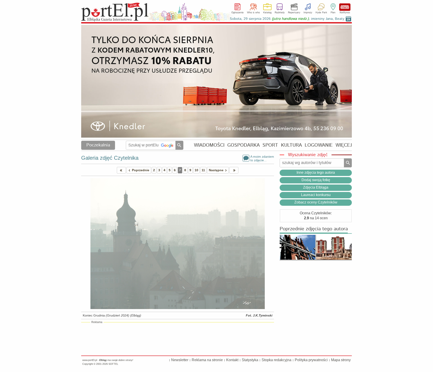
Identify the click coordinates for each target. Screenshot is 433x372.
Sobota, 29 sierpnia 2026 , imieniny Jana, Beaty (287, 18)
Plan (333, 12)
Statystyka (250, 360)
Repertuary (294, 12)
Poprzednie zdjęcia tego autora (314, 229)
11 (203, 170)
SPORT (270, 145)
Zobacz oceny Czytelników (315, 202)
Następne (216, 170)
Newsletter (179, 360)
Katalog (267, 12)
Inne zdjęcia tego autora (316, 172)
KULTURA (291, 145)
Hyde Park (321, 12)
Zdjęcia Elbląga (315, 187)
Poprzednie (140, 170)
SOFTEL (113, 364)
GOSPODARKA (243, 145)
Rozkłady (280, 12)
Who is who (253, 12)
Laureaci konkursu (316, 195)
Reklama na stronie (207, 360)
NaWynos (344, 7)
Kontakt (232, 360)
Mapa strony (341, 360)
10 (196, 170)
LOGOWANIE (319, 145)
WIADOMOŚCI (209, 145)
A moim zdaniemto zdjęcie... (262, 158)
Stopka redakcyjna (276, 360)
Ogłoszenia (237, 12)
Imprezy (308, 12)
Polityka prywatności (311, 360)
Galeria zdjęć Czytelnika (109, 158)
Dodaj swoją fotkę (316, 180)
